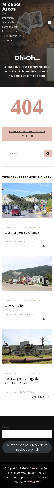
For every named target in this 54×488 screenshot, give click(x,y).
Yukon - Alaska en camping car (23, 227)
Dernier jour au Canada (22, 232)
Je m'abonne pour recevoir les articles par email (27, 447)
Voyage (9, 224)
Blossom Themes (36, 477)
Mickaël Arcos (11, 7)
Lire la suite (39, 246)
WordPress (34, 482)
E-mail (6, 427)
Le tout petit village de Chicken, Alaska (21, 380)
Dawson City (14, 305)
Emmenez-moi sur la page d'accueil (27, 133)
